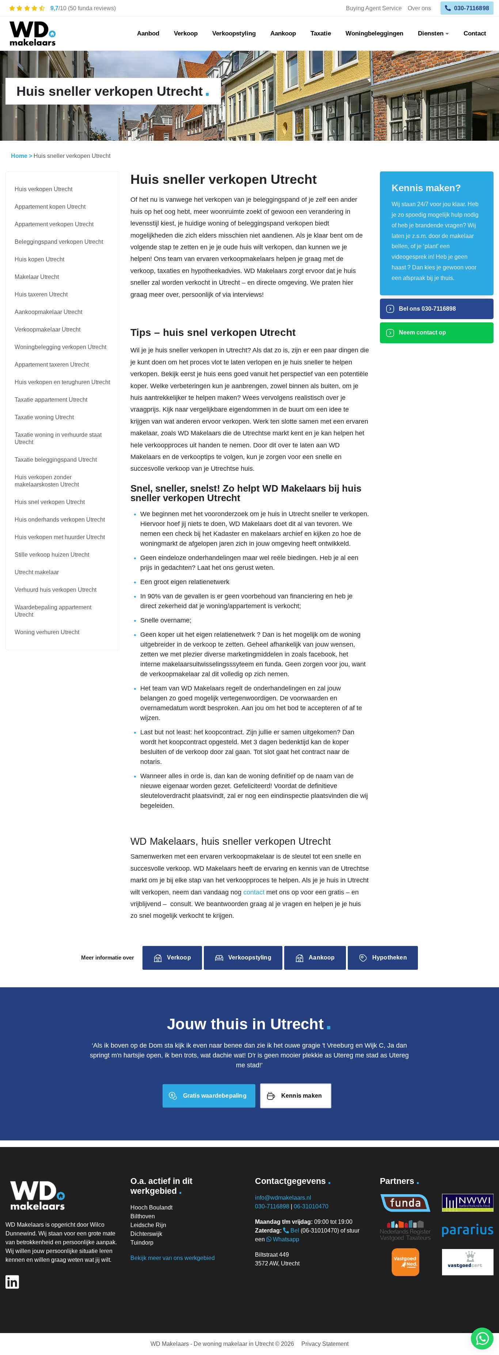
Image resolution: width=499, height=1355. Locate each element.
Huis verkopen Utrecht (43, 189)
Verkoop (186, 33)
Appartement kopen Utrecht (50, 207)
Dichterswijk (146, 1234)
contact (253, 892)
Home (19, 156)
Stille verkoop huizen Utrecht (52, 555)
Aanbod (148, 33)
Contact (475, 33)
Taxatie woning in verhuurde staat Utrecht (58, 438)
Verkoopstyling (234, 33)
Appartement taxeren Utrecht (52, 365)
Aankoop (283, 33)
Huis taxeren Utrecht (41, 294)
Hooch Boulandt (151, 1207)
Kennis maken (301, 1096)
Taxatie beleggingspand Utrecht (56, 460)
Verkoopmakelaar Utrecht (47, 329)
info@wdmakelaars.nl (283, 1198)
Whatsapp (285, 1239)
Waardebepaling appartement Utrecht (53, 611)
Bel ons (426, 309)
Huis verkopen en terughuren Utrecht (62, 382)
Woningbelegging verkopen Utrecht (60, 347)
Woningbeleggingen (374, 33)
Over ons (419, 8)
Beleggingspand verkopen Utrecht (59, 242)
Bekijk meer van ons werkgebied (172, 1258)
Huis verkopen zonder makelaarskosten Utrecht (47, 481)
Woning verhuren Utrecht (47, 632)
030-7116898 (471, 8)
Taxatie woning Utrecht (44, 417)
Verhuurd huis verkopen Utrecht (55, 590)
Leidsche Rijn (148, 1225)
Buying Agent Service (374, 8)
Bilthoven (142, 1216)
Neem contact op (421, 332)
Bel (294, 1230)
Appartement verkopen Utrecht (54, 224)
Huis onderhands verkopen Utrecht (60, 519)
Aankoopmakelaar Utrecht (48, 312)
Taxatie (321, 33)
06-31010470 (311, 1206)
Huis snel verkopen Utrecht (50, 502)
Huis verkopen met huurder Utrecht (60, 537)
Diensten (430, 33)
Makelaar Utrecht (37, 277)
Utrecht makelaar (37, 572)
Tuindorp (141, 1242)
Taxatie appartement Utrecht (51, 400)
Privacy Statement (324, 1344)
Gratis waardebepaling (215, 1096)
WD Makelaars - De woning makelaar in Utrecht (212, 1344)
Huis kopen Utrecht (39, 259)
